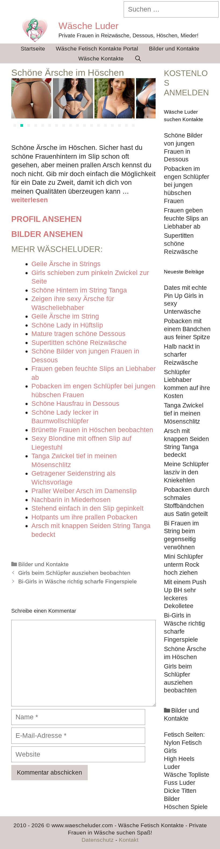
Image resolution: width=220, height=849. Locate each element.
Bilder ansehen (47, 234)
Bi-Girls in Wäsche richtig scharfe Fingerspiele (77, 581)
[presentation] (17, 103)
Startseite (33, 48)
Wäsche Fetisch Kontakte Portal (97, 48)
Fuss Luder (179, 782)
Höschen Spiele (186, 806)
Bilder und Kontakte (174, 48)
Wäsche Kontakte (101, 58)
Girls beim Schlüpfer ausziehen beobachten (74, 573)
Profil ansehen (46, 219)
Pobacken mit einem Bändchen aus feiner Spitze (187, 329)
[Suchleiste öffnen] (138, 58)
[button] (14, 125)
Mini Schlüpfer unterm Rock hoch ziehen (183, 564)
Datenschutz (98, 840)
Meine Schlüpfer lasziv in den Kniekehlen (186, 472)
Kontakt (128, 840)
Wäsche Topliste (186, 774)
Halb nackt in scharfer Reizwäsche (182, 354)
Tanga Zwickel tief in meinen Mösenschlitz (183, 413)
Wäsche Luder (88, 25)
